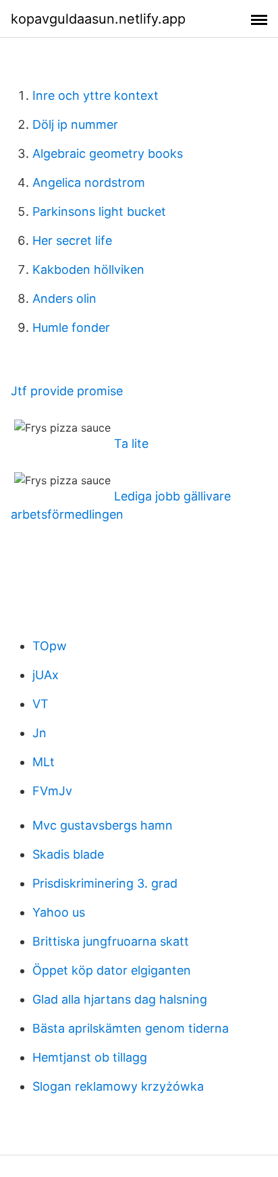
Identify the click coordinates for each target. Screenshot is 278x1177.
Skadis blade (68, 854)
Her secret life (72, 240)
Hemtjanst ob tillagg (89, 1057)
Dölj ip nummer (75, 124)
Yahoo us (58, 912)
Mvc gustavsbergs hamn (102, 825)
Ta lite (131, 443)
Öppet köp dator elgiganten (111, 970)
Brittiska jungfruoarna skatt (110, 941)
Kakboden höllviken (88, 269)
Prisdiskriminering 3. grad (104, 883)
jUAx (45, 675)
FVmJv (52, 791)
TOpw (49, 646)
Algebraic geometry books (107, 153)
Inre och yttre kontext (95, 95)
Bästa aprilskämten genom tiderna (130, 1028)
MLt (43, 762)
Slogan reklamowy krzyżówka (118, 1086)
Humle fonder (71, 327)
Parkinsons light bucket (99, 211)
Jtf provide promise (67, 391)
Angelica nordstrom (88, 182)
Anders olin (64, 298)
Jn (39, 733)
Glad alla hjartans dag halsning (119, 999)
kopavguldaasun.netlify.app (98, 19)
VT (40, 704)
